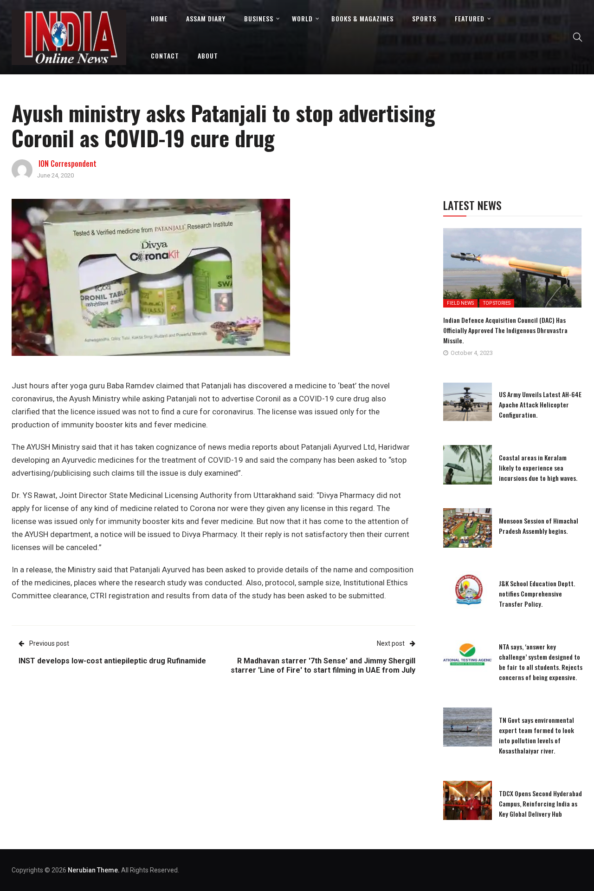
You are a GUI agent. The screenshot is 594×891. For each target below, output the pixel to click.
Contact (165, 55)
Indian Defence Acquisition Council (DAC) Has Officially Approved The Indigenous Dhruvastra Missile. (505, 330)
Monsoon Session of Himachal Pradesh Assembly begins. (538, 526)
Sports (424, 18)
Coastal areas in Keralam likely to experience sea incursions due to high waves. (538, 467)
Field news (460, 303)
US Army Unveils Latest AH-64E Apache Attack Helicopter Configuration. (540, 404)
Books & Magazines (362, 18)
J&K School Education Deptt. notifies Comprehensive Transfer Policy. (537, 593)
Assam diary (206, 18)
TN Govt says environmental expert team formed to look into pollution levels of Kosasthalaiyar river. (536, 735)
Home (159, 18)
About (208, 55)
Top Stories (496, 303)
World (302, 18)
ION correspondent (68, 163)
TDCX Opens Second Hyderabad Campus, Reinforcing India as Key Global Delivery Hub (540, 803)
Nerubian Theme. (93, 870)
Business (258, 18)
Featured (469, 18)
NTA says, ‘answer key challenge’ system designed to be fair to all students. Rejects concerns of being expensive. (540, 662)
